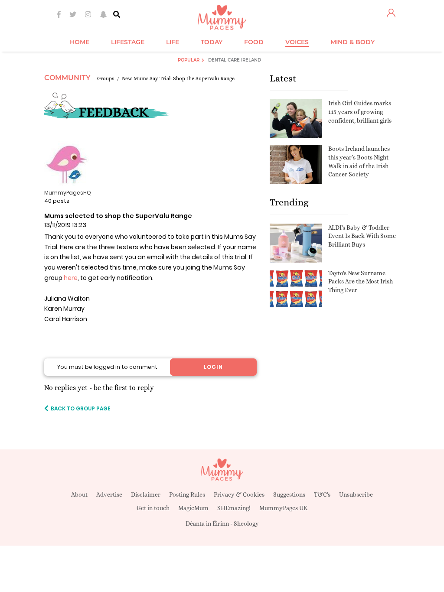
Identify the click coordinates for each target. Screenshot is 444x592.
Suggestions (289, 494)
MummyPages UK (283, 507)
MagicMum (193, 507)
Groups (105, 78)
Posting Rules (187, 494)
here (71, 277)
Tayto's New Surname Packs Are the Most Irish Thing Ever (360, 281)
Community (67, 78)
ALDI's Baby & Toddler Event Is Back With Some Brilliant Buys (362, 236)
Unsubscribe (356, 494)
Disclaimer (145, 494)
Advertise (109, 494)
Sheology (246, 523)
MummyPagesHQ (67, 192)
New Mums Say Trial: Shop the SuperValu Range (178, 78)
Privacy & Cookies (239, 494)
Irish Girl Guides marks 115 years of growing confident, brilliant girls (360, 112)
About (79, 494)
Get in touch (153, 507)
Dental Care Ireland (234, 60)
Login (213, 367)
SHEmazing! (234, 507)
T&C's (322, 494)
